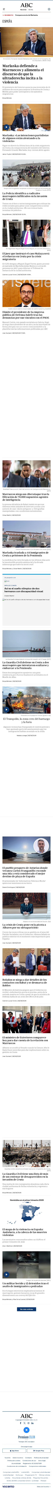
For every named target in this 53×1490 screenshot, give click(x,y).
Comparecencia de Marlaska (26, 15)
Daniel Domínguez (8, 887)
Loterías (7, 1478)
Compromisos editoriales (37, 1466)
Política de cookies (14, 1460)
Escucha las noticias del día (21, 1478)
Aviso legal (41, 1460)
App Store (15, 1451)
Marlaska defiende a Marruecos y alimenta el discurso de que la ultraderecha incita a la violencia (23, 74)
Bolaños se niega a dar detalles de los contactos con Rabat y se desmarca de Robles (24, 982)
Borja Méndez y (7, 1299)
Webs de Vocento (43, 1487)
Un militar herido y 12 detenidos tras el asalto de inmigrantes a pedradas (25, 1285)
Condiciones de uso (29, 1460)
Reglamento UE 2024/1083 (32, 1463)
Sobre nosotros (18, 1458)
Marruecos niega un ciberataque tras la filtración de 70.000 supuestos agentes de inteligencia (25, 497)
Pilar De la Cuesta (19, 1299)
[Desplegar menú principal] (3, 9)
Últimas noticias (44, 1475)
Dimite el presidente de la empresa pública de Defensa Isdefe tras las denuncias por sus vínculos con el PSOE (25, 314)
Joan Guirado (7, 333)
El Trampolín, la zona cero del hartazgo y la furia (26, 720)
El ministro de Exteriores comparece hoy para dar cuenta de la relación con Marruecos (25, 1040)
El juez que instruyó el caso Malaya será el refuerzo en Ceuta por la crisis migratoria (25, 256)
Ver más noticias (26, 1309)
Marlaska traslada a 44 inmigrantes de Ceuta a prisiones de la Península (25, 554)
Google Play (39, 1451)
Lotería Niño (25, 1472)
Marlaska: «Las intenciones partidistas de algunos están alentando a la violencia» (25, 138)
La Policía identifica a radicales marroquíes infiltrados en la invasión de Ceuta (24, 196)
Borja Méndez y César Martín (12, 568)
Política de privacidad (41, 1458)
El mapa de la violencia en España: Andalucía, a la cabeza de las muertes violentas (24, 1232)
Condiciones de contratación (17, 1466)
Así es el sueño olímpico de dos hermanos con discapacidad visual (23, 590)
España (7, 21)
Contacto (28, 1458)
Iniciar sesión (49, 9)
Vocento (7, 1458)
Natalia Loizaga (22, 735)
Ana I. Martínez (7, 1246)
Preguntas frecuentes (40, 1478)
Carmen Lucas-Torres (9, 274)
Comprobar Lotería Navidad (41, 1472)
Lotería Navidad (8, 1475)
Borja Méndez (7, 98)
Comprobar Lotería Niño (11, 1472)
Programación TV (31, 1475)
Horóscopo (19, 1475)
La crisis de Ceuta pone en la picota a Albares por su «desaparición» (24, 926)
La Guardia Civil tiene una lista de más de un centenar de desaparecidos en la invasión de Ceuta (25, 1176)
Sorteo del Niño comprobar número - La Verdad (22, 1481)
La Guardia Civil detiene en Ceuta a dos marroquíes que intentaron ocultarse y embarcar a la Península (25, 665)
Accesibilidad (16, 1463)
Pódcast (43, 1481)
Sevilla (30, 10)
